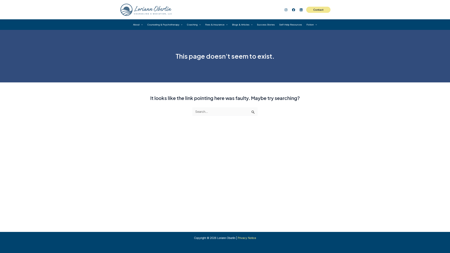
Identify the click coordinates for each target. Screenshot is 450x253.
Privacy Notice (247, 238)
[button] (318, 10)
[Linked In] (301, 9)
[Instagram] (286, 9)
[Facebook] (293, 9)
